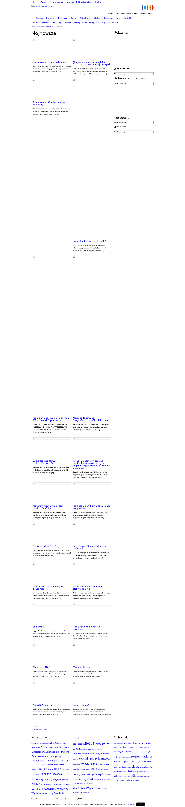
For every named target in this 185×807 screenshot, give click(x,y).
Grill (41, 756)
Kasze (44, 761)
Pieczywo (35, 774)
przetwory (108, 774)
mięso (82, 769)
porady (77, 774)
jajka (128, 751)
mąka (124, 761)
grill (85, 759)
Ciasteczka (37, 752)
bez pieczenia (79, 744)
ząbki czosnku (119, 780)
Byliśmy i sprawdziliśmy (83, 23)
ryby (103, 779)
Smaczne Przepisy (71, 799)
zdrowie (99, 788)
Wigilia (34, 793)
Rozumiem (140, 804)
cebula (126, 743)
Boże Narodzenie (51, 747)
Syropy (55, 784)
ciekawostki (79, 753)
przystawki (87, 779)
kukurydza (148, 752)
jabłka (122, 752)
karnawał (104, 758)
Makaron (50, 18)
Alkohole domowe (44, 743)
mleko (117, 761)
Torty (63, 784)
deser (106, 754)
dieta (81, 758)
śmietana (129, 780)
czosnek (136, 747)
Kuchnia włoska (48, 765)
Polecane (45, 773)
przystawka (77, 779)
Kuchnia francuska (62, 761)
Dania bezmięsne (112, 18)
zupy (105, 788)
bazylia (121, 743)
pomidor (117, 771)
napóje (87, 769)
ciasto (99, 749)
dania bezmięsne (95, 753)
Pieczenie (65, 769)
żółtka (137, 780)
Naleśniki (35, 769)
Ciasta (73, 18)
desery (75, 759)
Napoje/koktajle (46, 769)
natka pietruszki (132, 762)
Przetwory (48, 780)
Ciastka (47, 752)
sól (133, 775)
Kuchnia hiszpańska (36, 765)
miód (150, 757)
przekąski (98, 774)
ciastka (93, 749)
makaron (76, 769)
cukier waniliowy (120, 747)
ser (81, 784)
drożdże (117, 752)
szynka (128, 776)
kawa (74, 764)
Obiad (97, 18)
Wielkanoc (62, 788)
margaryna (135, 757)
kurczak (106, 764)
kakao (143, 752)
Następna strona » (42, 729)
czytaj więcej (130, 804)
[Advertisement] (134, 51)
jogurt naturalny (136, 752)
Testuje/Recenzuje (57, 2)
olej (144, 761)
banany (116, 743)
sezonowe (88, 783)
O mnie (35, 2)
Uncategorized (47, 788)
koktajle (78, 764)
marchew (128, 757)
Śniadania (59, 793)
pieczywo (106, 769)
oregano (116, 767)
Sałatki (35, 784)
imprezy (47, 756)
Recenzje (67, 23)
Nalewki (65, 765)
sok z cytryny (122, 776)
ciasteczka (85, 749)
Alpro (52, 743)
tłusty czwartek (98, 784)
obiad (93, 769)
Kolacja (52, 760)
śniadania (77, 792)
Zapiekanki (43, 793)
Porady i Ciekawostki (42, 23)
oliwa (149, 762)
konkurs (93, 764)
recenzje (98, 779)
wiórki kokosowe (139, 776)
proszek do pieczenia (129, 771)
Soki (51, 784)
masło (144, 756)
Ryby (66, 779)
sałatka (108, 779)
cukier (134, 743)
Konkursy (70, 2)
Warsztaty (100, 23)
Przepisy (44, 2)
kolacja (85, 763)
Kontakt (98, 2)
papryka (121, 767)
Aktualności (85, 18)
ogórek (140, 762)
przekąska (86, 774)
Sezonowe (44, 784)
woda (147, 776)
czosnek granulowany (145, 747)
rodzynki (141, 771)
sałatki (76, 783)
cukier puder (144, 743)
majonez (117, 757)
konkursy (100, 764)
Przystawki (58, 779)
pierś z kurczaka (146, 767)
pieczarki (101, 769)
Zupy (51, 793)
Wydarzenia (112, 23)
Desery (39, 18)
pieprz (135, 766)
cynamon (130, 747)
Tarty (59, 784)
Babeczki (58, 743)
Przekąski (62, 18)
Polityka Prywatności (84, 2)
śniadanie (85, 792)
